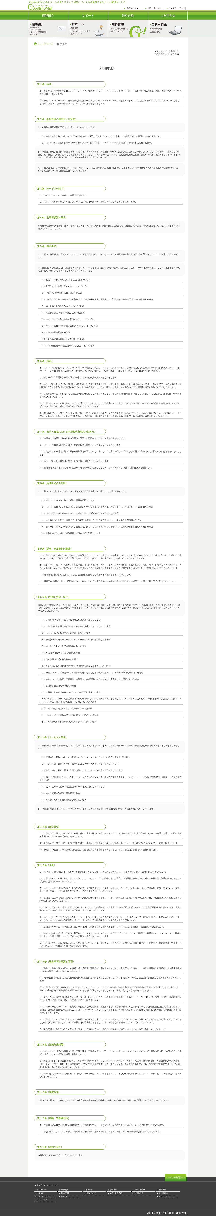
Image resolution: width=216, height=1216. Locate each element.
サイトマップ (132, 8)
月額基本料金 (140, 1190)
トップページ (45, 43)
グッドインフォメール (40, 7)
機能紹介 (41, 17)
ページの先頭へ (174, 1177)
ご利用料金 (162, 17)
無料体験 (121, 17)
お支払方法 (139, 1193)
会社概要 (162, 1190)
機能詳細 (64, 1196)
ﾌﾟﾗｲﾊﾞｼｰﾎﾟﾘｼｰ (164, 1196)
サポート (81, 17)
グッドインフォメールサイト (48, 1185)
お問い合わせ (153, 8)
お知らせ (40, 1193)
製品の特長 (65, 1193)
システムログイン (177, 8)
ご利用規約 (163, 1193)
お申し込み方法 (116, 1193)
